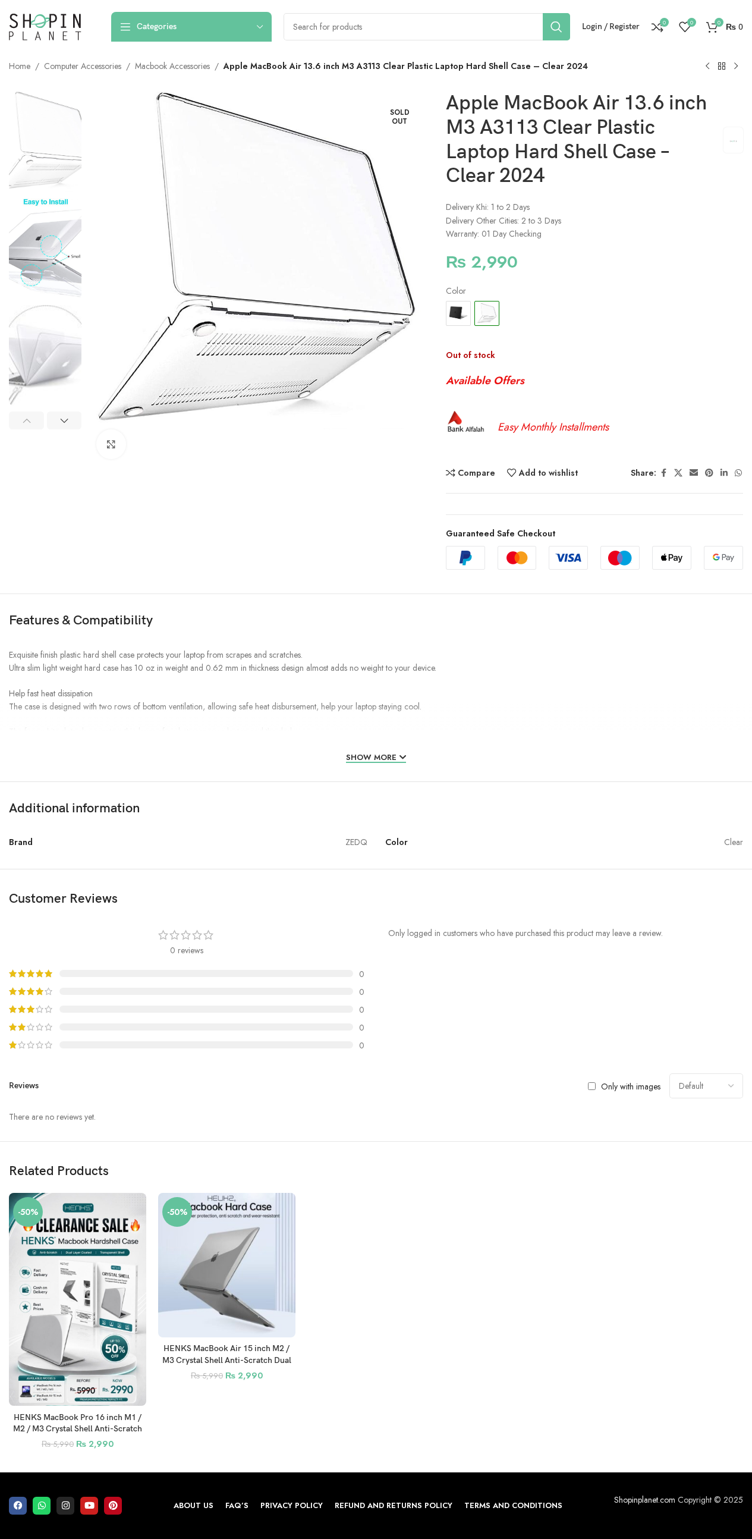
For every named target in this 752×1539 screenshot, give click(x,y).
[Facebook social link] (663, 473)
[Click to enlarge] (111, 444)
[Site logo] (45, 26)
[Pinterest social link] (709, 473)
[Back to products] (722, 66)
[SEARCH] (556, 26)
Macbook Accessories (172, 66)
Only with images (630, 1086)
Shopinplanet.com (644, 1500)
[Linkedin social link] (724, 473)
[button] (26, 420)
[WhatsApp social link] (738, 473)
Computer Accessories (82, 66)
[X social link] (678, 473)
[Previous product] (707, 66)
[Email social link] (693, 473)
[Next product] (736, 66)
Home (19, 66)
